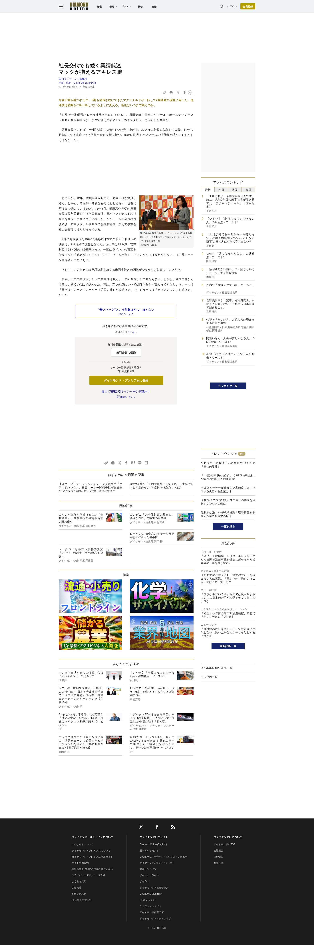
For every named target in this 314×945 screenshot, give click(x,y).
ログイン (232, 6)
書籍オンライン (148, 869)
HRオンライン (147, 900)
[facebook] (157, 827)
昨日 (221, 189)
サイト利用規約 (80, 862)
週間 (235, 189)
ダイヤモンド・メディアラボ (155, 918)
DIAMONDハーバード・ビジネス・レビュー (163, 856)
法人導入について (81, 900)
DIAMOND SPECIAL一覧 (216, 668)
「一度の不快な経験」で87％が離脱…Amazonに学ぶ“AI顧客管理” (228, 477)
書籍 (154, 6)
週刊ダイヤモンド (149, 850)
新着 (99, 6)
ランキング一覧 (228, 386)
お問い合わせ (79, 893)
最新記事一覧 (228, 646)
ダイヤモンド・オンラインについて (92, 837)
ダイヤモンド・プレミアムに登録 (126, 380)
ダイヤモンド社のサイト (154, 837)
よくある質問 (79, 881)
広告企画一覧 (209, 676)
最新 (208, 189)
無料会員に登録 (126, 352)
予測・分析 (65, 82)
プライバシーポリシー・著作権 (89, 875)
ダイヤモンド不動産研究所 (154, 887)
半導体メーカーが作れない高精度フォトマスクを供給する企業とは (228, 489)
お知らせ (218, 862)
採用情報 (218, 856)
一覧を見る (228, 526)
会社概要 (218, 850)
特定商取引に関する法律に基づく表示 (92, 869)
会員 (248, 189)
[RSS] (172, 827)
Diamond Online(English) (153, 844)
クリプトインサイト (150, 906)
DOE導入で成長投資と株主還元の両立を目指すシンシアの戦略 (228, 501)
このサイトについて (83, 844)
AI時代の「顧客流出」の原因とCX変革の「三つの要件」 (228, 464)
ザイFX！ (145, 881)
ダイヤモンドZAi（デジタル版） (157, 862)
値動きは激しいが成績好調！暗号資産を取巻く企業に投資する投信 (228, 514)
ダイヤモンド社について (228, 837)
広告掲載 (76, 887)
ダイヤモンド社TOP (225, 844)
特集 (140, 6)
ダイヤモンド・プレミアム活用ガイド (92, 856)
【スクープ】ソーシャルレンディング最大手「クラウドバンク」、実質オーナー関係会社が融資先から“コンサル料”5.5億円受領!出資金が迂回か (90, 487)
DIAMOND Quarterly (151, 893)
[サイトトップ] (79, 6)
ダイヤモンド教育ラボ (152, 912)
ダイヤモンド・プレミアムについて (91, 850)
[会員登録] (247, 6)
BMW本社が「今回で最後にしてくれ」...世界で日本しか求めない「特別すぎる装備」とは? (162, 485)
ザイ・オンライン (149, 875)
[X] (141, 827)
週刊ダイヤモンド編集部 (73, 79)
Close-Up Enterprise (85, 82)
